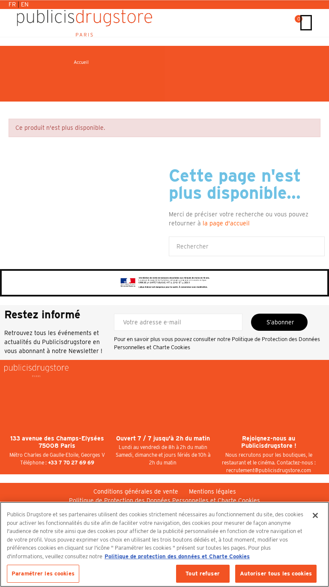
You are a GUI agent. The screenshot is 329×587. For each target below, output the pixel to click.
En (25, 4)
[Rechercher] (286, 22)
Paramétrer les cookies (43, 573)
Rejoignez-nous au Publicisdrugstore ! (268, 442)
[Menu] (306, 22)
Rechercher (311, 246)
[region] (164, 544)
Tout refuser (202, 573)
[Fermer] (315, 515)
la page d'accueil (226, 223)
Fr (13, 4)
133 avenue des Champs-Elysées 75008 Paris (57, 442)
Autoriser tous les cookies (276, 573)
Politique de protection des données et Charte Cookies (177, 556)
